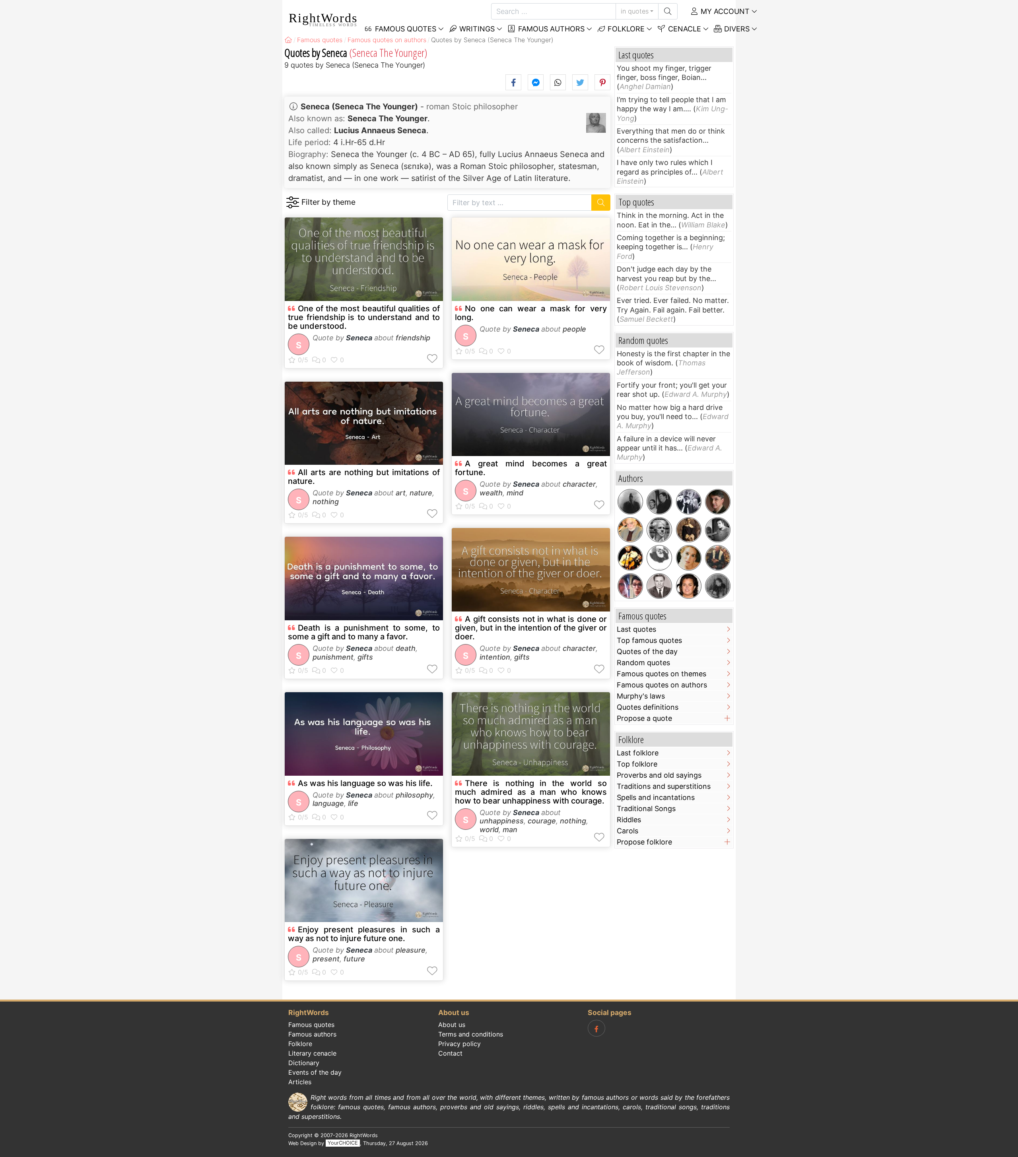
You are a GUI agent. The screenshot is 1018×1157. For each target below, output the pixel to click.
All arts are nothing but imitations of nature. (364, 477)
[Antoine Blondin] (688, 501)
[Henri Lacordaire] (688, 530)
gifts (365, 657)
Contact (450, 1053)
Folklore (625, 29)
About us (451, 1025)
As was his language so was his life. (365, 783)
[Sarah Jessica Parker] (688, 557)
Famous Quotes (404, 29)
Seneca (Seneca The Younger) (359, 106)
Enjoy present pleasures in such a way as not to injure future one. (364, 934)
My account (724, 11)
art (401, 493)
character (579, 484)
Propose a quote (644, 718)
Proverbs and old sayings (659, 775)
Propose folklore (644, 842)
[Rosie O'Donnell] (688, 586)
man (510, 829)
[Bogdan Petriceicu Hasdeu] (659, 557)
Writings (476, 29)
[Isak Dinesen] (717, 586)
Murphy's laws (641, 696)
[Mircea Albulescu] (630, 530)
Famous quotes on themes (661, 674)
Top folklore (637, 764)
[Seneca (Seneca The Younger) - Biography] (596, 123)
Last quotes (636, 629)
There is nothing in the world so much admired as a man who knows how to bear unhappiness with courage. (531, 792)
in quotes (635, 11)
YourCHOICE (343, 1143)
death (406, 648)
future (354, 959)
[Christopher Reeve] (630, 586)
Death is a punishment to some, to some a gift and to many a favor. (364, 632)
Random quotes (643, 662)
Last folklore (638, 753)
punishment (333, 657)
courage (542, 821)
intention (495, 657)
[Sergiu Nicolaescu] (717, 530)
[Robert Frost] (659, 530)
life (353, 803)
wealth (491, 493)
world (489, 829)
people (574, 329)
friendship (413, 338)
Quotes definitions (647, 707)
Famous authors (550, 29)
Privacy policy (459, 1044)
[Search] (668, 11)
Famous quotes (311, 1025)
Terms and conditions (470, 1034)
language (328, 803)
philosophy (414, 795)
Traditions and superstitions (664, 786)
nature (421, 493)
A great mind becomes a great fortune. (531, 468)
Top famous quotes (649, 640)
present (326, 959)
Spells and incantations (656, 797)
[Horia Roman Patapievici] (717, 501)
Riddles (629, 819)
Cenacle (683, 29)
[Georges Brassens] (630, 557)
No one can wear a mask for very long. (531, 313)
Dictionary (303, 1063)
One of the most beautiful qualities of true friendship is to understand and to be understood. (364, 317)
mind (515, 493)
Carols (627, 831)
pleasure (410, 950)
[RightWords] (288, 40)
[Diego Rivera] (659, 501)
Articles (299, 1082)
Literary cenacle (312, 1053)
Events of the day (315, 1072)
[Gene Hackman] (717, 557)
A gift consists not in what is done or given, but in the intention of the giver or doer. (531, 627)
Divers (736, 29)
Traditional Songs (646, 808)
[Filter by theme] (292, 202)
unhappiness (502, 821)
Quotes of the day (647, 651)
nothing (326, 501)
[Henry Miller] (630, 501)
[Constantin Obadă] (659, 586)
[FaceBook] (596, 1028)
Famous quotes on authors (662, 685)
